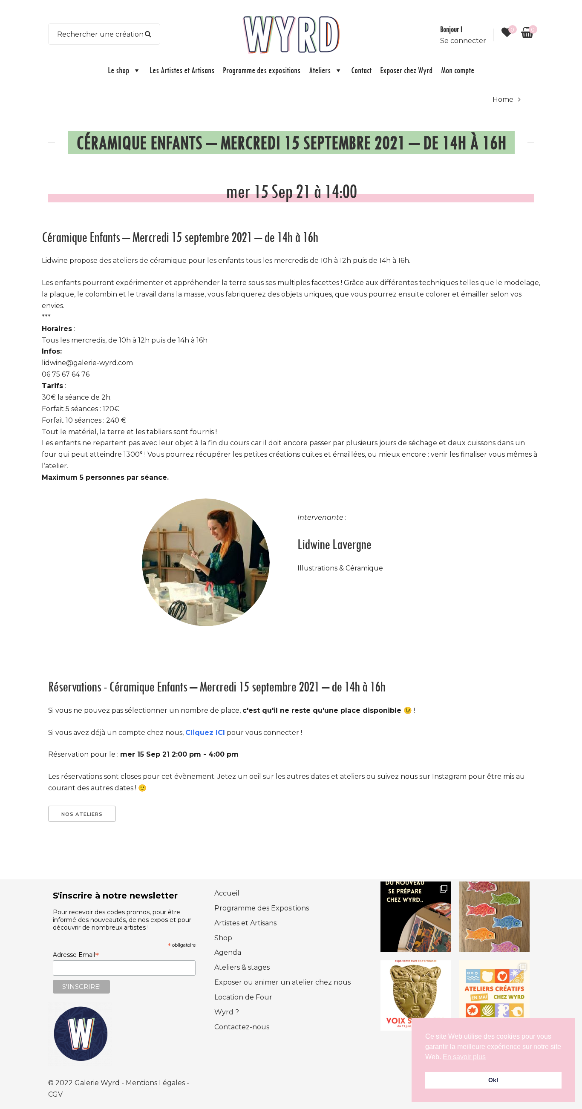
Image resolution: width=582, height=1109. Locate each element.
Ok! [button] (493, 1080)
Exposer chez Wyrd (406, 70)
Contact (361, 70)
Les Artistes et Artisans (182, 70)
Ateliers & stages (242, 967)
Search (148, 34)
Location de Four (243, 997)
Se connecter (463, 41)
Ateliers (320, 70)
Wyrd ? (226, 1012)
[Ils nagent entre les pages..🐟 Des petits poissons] (494, 916)
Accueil (226, 893)
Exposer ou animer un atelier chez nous (282, 982)
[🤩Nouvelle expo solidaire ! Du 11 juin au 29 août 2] (415, 995)
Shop (223, 938)
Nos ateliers (82, 814)
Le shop (118, 70)
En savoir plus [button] (464, 1056)
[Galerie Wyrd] (291, 33)
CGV (55, 1094)
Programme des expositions (261, 70)
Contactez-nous (241, 1027)
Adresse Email (76, 955)
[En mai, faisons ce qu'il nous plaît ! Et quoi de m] (494, 995)
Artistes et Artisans (245, 923)
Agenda (227, 952)
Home (503, 99)
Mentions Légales (156, 1083)
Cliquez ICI (205, 733)
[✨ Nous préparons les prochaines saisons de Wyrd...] (415, 916)
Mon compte (457, 70)
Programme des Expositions (261, 908)
